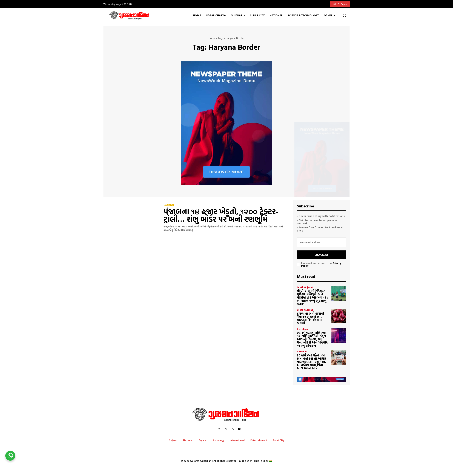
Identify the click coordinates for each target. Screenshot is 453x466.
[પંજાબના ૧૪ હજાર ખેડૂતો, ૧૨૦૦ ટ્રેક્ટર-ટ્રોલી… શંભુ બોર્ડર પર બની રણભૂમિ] (130, 217)
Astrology (302, 329)
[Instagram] (225, 429)
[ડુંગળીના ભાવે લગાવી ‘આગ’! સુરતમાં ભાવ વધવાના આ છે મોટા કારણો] (338, 316)
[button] (344, 15)
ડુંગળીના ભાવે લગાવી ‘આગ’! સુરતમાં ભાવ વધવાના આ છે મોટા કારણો (310, 318)
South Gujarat (305, 287)
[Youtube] (239, 429)
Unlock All (321, 254)
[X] (232, 429)
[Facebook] (219, 429)
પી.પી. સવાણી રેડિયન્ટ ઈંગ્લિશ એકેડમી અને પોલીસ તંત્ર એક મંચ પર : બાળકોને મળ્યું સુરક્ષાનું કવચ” (312, 297)
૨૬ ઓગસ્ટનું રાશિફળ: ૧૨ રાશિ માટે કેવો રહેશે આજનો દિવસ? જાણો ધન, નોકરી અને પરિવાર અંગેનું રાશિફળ (312, 339)
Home (211, 38)
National (169, 205)
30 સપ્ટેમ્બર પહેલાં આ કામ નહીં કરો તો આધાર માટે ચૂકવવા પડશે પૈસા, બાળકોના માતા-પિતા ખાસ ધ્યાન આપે (311, 361)
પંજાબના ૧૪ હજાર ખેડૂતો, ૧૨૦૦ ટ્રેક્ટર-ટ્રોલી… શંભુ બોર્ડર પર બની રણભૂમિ (221, 215)
